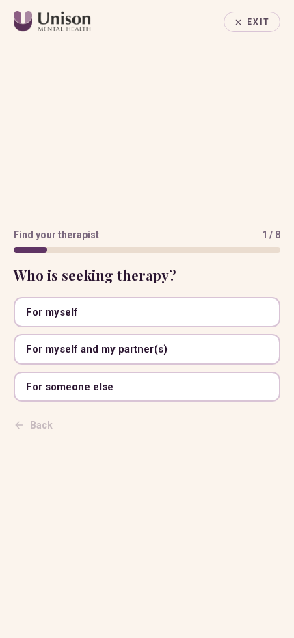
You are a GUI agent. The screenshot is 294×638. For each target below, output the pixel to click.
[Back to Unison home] (52, 22)
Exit (258, 22)
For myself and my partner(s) (97, 349)
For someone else (69, 387)
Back (41, 425)
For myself (52, 312)
